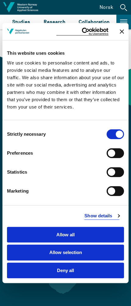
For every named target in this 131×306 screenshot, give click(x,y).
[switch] (115, 153)
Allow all (65, 234)
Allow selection (65, 252)
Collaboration (94, 22)
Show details (98, 215)
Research (54, 22)
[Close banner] (122, 31)
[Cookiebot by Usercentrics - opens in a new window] (82, 32)
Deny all (65, 270)
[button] (123, 7)
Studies (21, 22)
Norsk (106, 7)
